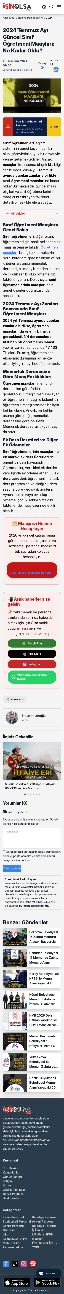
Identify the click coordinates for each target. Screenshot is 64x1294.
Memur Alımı (11, 1243)
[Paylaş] (42, 67)
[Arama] (51, 7)
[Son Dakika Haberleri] (44, 7)
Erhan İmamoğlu (34, 716)
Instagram (35, 664)
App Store (35, 653)
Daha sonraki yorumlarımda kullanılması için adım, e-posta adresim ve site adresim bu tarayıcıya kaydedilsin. (32, 856)
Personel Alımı (13, 1247)
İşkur (6, 1234)
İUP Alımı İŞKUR (42, 1234)
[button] (57, 760)
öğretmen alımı (14, 699)
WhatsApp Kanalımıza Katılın (32, 677)
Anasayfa (8, 17)
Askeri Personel (43, 1221)
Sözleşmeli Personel (17, 1221)
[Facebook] (6, 1264)
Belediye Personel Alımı (30, 17)
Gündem (9, 1230)
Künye (7, 1185)
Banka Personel (14, 1226)
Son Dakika (10, 1168)
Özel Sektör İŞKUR (44, 1243)
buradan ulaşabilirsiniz (33, 905)
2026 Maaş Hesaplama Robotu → (32, 572)
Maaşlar (37, 1238)
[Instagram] (24, 1264)
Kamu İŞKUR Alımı (15, 1238)
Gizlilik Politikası (14, 1189)
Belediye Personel (44, 1217)
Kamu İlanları (11, 1172)
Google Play (34, 643)
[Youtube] (33, 1263)
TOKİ (35, 1247)
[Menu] (59, 7)
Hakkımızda (11, 1198)
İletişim (8, 1181)
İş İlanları (38, 1230)
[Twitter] (15, 1264)
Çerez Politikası (13, 1194)
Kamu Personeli (14, 1217)
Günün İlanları (12, 1177)
